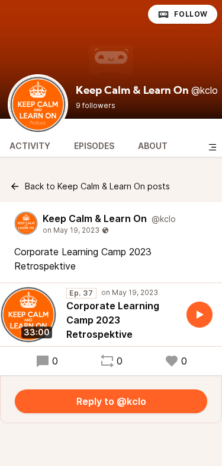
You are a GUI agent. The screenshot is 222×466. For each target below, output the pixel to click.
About (153, 146)
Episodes (94, 146)
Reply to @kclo (111, 401)
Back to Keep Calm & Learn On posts (97, 186)
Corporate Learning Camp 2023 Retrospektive (112, 320)
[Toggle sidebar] (212, 147)
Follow (191, 13)
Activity (29, 146)
